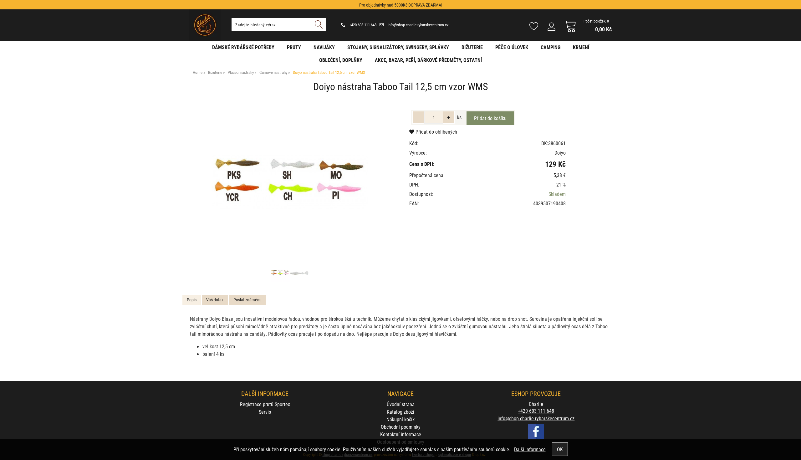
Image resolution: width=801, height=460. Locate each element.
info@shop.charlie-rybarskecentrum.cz (418, 25)
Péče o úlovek (511, 47)
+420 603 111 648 (362, 25)
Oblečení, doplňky (340, 60)
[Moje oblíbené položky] (533, 27)
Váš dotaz (214, 300)
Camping (550, 47)
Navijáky (324, 47)
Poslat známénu (247, 300)
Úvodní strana (401, 404)
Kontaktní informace (400, 434)
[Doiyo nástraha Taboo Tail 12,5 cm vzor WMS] (290, 182)
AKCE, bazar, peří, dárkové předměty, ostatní (428, 60)
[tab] (191, 300)
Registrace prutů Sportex (265, 404)
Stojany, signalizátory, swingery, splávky (398, 47)
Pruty (294, 47)
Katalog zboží (400, 411)
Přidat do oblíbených (435, 131)
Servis (265, 411)
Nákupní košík (400, 419)
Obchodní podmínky (401, 426)
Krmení (581, 47)
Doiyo (560, 152)
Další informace (530, 449)
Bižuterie (472, 47)
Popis (191, 300)
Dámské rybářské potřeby (243, 47)
